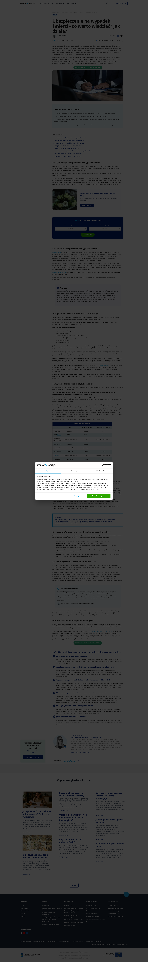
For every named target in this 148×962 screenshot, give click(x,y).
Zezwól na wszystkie (98, 496)
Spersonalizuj (73, 496)
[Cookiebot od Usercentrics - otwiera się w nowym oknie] (103, 465)
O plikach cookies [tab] (99, 471)
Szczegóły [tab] (74, 471)
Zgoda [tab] (48, 471)
